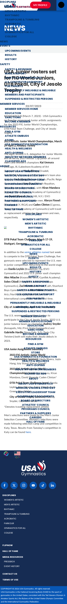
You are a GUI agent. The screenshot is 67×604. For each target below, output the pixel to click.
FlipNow (7, 545)
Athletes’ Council (18, 193)
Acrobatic (13, 24)
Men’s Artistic (15, 11)
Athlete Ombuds (17, 136)
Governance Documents (23, 184)
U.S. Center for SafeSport (24, 82)
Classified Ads (15, 161)
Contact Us (9, 574)
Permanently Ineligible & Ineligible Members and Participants (30, 93)
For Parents (14, 86)
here (28, 432)
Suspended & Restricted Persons (29, 99)
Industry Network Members (25, 157)
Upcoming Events (18, 51)
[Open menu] (61, 6)
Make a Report (15, 74)
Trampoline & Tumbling (22, 20)
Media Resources (12, 557)
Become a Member (18, 122)
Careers (11, 205)
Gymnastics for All (19, 32)
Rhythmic (12, 15)
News (4, 42)
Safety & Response (18, 69)
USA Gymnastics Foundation (26, 144)
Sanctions (13, 117)
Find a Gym (12, 132)
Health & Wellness (18, 149)
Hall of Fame (14, 209)
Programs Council (19, 197)
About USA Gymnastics (22, 171)
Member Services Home (21, 109)
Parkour (11, 28)
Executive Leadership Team (24, 180)
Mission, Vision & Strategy (24, 176)
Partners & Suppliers (20, 201)
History (11, 59)
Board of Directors (19, 188)
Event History (12, 566)
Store (9, 140)
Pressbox (9, 561)
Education (13, 113)
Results (10, 55)
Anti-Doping (14, 153)
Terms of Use (10, 580)
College (11, 37)
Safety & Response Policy (23, 78)
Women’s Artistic (35, 219)
